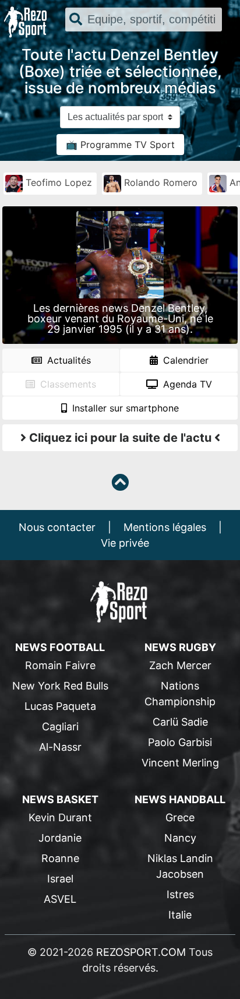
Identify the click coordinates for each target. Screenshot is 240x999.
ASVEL (60, 899)
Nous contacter (57, 527)
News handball (180, 799)
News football (60, 647)
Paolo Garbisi (180, 742)
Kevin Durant (60, 817)
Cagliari (60, 726)
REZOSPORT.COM (141, 952)
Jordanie (60, 838)
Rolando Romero (159, 182)
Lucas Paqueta (60, 706)
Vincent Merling (180, 763)
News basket (60, 799)
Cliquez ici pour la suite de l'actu (120, 438)
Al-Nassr (60, 747)
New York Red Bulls (60, 686)
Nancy (180, 838)
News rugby (180, 647)
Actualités (67, 360)
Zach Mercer (180, 665)
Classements (66, 384)
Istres (180, 894)
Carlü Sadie (180, 722)
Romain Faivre (60, 665)
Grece (180, 817)
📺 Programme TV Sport (120, 144)
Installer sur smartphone (124, 408)
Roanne (60, 858)
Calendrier (184, 360)
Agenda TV (186, 384)
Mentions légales (164, 527)
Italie (180, 915)
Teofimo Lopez (57, 182)
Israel (60, 879)
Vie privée (125, 543)
